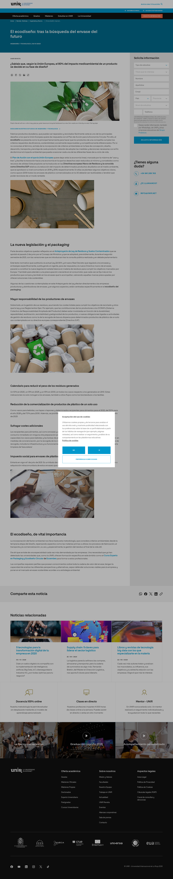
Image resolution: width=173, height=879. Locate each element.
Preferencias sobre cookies (86, 459)
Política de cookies (70, 441)
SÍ (99, 450)
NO (74, 450)
